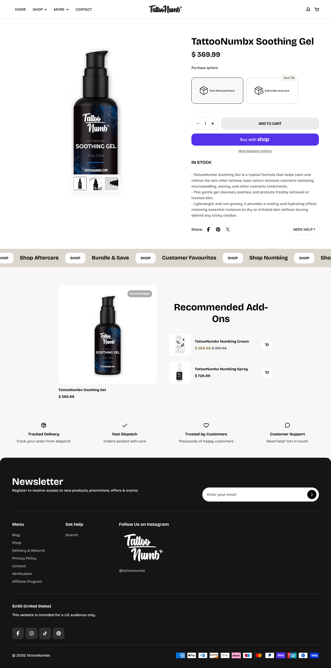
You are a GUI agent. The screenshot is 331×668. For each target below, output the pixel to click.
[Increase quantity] (214, 124)
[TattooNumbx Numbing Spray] (221, 372)
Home (20, 9)
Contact (84, 9)
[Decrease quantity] (196, 124)
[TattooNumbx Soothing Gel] (107, 334)
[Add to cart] (267, 344)
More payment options (255, 151)
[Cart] (317, 9)
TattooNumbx (38, 655)
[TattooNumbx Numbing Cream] (221, 345)
